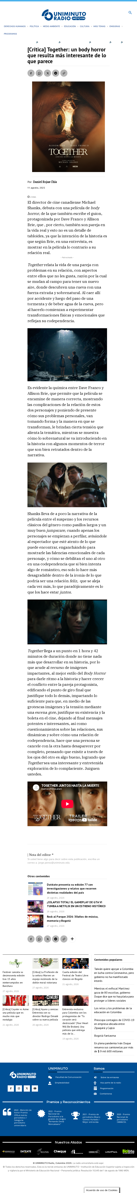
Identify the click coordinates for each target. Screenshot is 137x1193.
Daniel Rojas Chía (45, 181)
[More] (72, 939)
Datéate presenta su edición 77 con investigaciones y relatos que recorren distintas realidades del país (71, 888)
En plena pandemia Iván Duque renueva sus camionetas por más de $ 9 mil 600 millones (113, 1047)
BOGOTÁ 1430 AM (48, 42)
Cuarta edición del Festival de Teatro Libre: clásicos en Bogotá (75, 975)
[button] (130, 13)
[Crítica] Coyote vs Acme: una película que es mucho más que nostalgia (16, 1014)
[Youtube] (35, 1088)
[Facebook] (31, 73)
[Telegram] (55, 73)
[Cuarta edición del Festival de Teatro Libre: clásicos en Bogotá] (75, 963)
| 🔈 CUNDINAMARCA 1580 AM (72, 42)
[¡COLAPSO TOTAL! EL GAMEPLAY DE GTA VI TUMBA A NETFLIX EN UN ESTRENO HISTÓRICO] (35, 906)
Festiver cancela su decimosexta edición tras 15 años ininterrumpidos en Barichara (14, 979)
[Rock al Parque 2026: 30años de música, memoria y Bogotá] (35, 921)
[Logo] (64, 15)
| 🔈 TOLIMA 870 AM (97, 42)
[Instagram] (19, 1088)
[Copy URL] (63, 73)
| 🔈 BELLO (113, 42)
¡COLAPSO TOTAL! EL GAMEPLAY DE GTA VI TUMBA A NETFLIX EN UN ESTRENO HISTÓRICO (76, 904)
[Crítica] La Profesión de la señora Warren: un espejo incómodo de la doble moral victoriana (45, 977)
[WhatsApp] (39, 73)
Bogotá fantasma (105, 1035)
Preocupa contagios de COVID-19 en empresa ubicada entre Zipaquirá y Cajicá (114, 1024)
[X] (47, 73)
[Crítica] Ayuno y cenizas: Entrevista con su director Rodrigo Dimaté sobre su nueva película (45, 1014)
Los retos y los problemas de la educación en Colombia (113, 1010)
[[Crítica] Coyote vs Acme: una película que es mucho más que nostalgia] (16, 1000)
